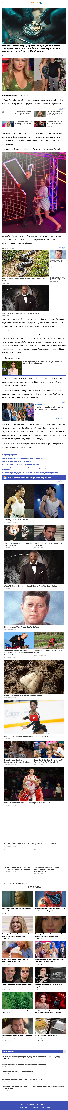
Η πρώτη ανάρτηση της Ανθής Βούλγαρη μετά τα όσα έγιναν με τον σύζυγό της (42, 363)
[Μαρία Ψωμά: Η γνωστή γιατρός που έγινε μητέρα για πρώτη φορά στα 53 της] (17, 949)
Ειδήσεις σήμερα (9, 454)
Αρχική (22, 1104)
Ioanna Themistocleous (9, 95)
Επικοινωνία (44, 1104)
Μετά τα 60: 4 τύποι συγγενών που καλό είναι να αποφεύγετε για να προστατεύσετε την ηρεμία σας (32, 468)
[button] (34, 26)
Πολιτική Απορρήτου (32, 1104)
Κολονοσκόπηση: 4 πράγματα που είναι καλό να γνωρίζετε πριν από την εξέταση (30, 473)
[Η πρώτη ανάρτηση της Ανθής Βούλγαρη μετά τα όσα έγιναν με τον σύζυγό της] (12, 368)
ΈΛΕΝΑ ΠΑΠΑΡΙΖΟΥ (8, 884)
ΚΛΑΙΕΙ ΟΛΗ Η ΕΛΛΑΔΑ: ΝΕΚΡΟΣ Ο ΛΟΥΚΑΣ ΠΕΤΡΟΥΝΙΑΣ (20, 465)
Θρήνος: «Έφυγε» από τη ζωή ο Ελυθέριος (16, 461)
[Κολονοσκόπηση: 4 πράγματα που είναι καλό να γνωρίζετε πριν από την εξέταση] (50, 899)
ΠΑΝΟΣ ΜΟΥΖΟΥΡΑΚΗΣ (22, 884)
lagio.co (48, 1107)
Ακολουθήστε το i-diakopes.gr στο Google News (29, 477)
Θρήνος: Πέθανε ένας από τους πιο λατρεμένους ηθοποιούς (22, 458)
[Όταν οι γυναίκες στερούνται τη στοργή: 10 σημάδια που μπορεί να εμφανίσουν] (17, 924)
